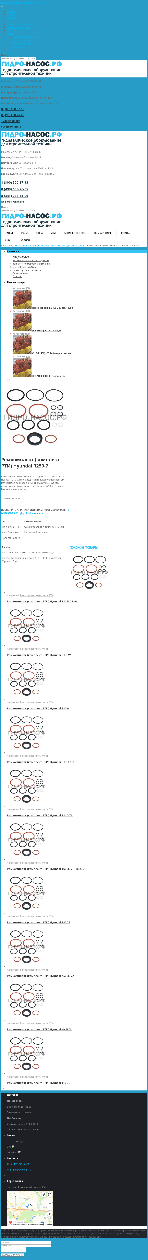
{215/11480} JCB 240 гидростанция (51, 353)
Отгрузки (18, 46)
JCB (28, 288)
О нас (10, 33)
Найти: (5, 55)
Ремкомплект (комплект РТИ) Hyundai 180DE (38, 922)
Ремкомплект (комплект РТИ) (68, 245)
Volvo (10, 21)
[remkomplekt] (36, 451)
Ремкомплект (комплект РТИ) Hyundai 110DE (38, 1083)
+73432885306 (10, 121)
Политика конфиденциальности (31, 40)
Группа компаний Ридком (27, 37)
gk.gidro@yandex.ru (11, 126)
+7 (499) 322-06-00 (19, 1164)
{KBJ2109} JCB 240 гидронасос (48, 376)
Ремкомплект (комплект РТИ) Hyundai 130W (38, 708)
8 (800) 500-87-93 (12, 109)
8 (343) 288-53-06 (14, 195)
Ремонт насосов (22, 43)
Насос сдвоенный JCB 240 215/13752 (52, 307)
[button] (74, 2)
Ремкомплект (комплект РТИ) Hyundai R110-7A (40, 815)
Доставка (12, 30)
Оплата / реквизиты (18, 27)
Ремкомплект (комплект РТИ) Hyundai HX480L (39, 1029)
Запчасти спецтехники (20, 24)
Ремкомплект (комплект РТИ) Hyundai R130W (39, 655)
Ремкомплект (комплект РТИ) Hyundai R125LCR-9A (42, 601)
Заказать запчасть (12, 498)
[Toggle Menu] (2, 6)
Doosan (11, 17)
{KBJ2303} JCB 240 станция (46, 330)
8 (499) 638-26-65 (12, 115)
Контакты (12, 49)
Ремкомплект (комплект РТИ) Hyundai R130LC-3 (40, 762)
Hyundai (11, 14)
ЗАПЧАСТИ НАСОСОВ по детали (30, 245)
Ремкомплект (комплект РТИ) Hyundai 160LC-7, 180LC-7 (46, 869)
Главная (11, 11)
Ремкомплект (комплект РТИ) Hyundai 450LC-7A (40, 976)
